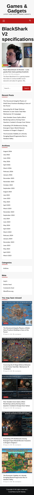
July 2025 (6, 195)
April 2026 (6, 165)
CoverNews (12, 492)
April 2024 (6, 229)
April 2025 (6, 205)
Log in (5, 281)
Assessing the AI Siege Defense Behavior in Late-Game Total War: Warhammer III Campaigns (14, 111)
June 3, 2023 (8, 74)
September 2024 (9, 215)
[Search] (30, 20)
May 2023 (6, 249)
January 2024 (7, 239)
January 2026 (7, 175)
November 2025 (8, 181)
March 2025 (7, 208)
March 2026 (7, 168)
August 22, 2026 (8, 334)
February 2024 (8, 235)
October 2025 (8, 185)
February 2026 (8, 171)
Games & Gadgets (17, 8)
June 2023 (6, 245)
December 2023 (8, 242)
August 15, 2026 (8, 444)
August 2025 (7, 192)
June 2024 (6, 222)
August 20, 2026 (8, 371)
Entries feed (7, 284)
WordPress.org (8, 291)
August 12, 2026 (8, 481)
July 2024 (6, 218)
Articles (6, 65)
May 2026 (6, 161)
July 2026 (6, 154)
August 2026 (7, 151)
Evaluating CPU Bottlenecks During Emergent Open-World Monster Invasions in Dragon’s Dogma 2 (15, 128)
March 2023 (7, 255)
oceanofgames (16, 74)
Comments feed (8, 288)
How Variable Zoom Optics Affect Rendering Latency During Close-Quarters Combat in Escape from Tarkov (16, 120)
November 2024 (8, 212)
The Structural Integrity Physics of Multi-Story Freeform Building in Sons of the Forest (17, 103)
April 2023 (6, 252)
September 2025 (9, 188)
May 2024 (6, 225)
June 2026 (6, 158)
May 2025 (6, 202)
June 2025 (6, 198)
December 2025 (8, 178)
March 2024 (7, 232)
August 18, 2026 (8, 408)
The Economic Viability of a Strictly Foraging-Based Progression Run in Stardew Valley (15, 136)
